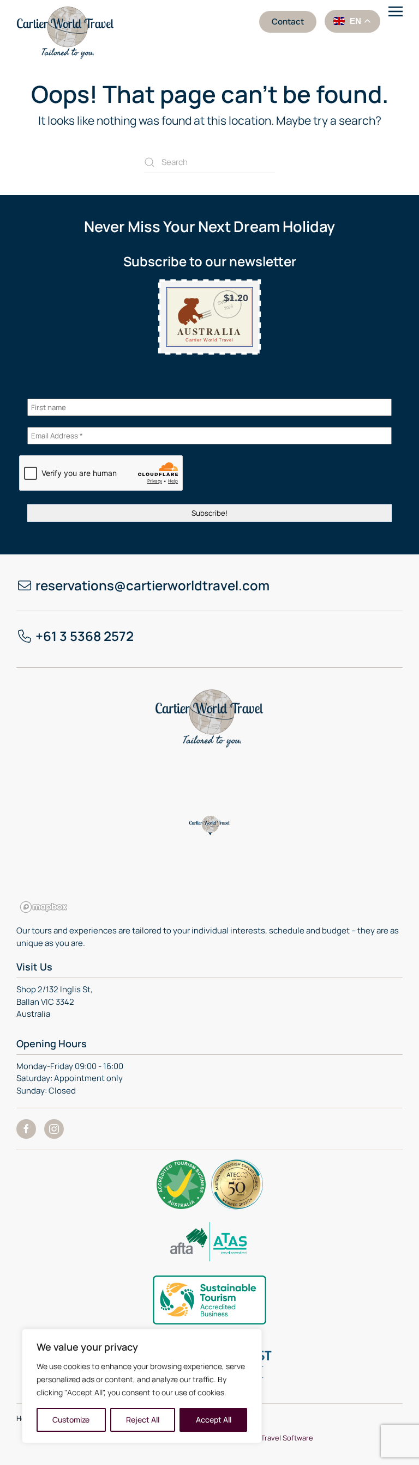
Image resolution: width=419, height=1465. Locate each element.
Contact (288, 21)
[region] (142, 1386)
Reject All (142, 1419)
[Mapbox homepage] (44, 907)
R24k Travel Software (278, 1438)
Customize (70, 1419)
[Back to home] (67, 29)
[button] (395, 22)
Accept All (213, 1419)
